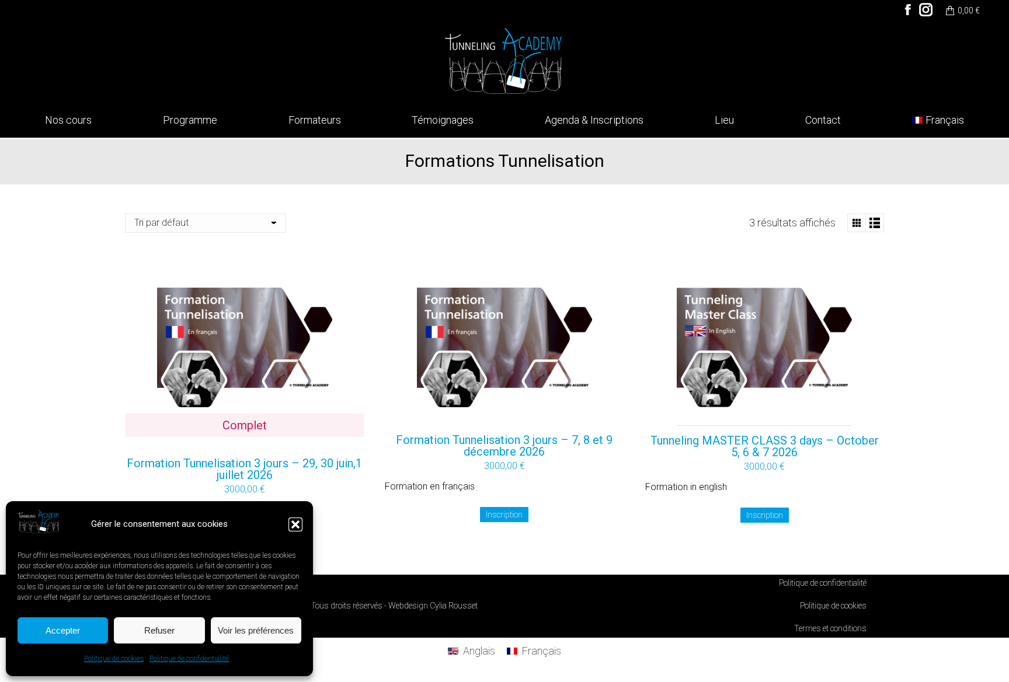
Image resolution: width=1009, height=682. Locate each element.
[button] (295, 524)
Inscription (504, 514)
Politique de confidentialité (189, 659)
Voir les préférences (256, 630)
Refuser (159, 630)
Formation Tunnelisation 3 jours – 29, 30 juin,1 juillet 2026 (244, 469)
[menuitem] (938, 120)
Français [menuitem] (541, 651)
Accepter (63, 630)
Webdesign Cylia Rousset (433, 605)
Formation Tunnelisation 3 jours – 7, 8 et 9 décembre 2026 (504, 446)
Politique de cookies (114, 659)
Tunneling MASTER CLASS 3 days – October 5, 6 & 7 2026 (764, 446)
